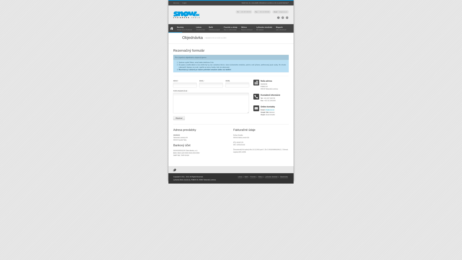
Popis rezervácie (180, 91)
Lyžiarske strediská (271, 177)
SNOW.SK (187, 180)
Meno (176, 81)
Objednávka (284, 177)
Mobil (228, 81)
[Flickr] (287, 17)
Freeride (253, 177)
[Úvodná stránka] (171, 28)
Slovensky (176, 3)
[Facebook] (278, 17)
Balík (246, 177)
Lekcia (240, 177)
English (184, 3)
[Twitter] (282, 17)
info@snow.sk (269, 110)
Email (202, 81)
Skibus (260, 177)
